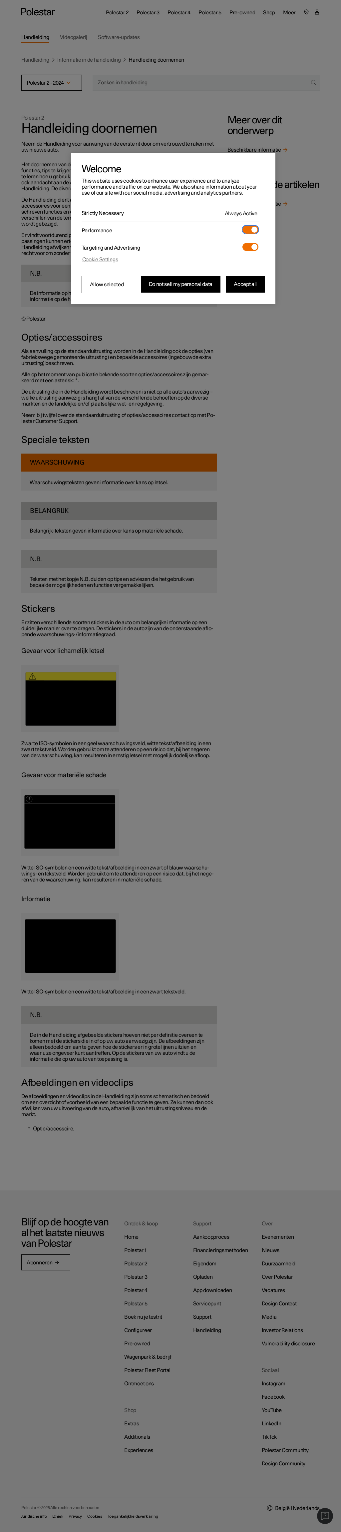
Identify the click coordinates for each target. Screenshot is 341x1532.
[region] (173, 228)
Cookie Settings (100, 259)
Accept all (245, 284)
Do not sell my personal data (181, 284)
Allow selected (107, 284)
